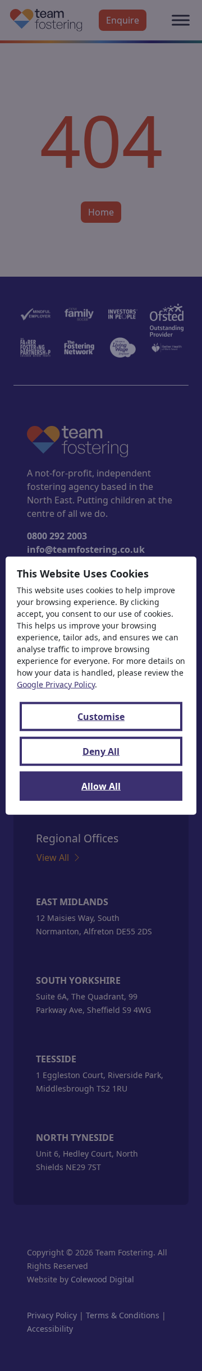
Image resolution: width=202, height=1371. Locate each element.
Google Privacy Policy (56, 684)
